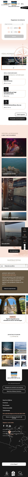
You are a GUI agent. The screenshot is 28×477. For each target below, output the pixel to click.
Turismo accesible (7, 408)
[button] (16, 3)
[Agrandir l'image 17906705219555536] (7, 361)
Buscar (14, 36)
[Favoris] (19, 4)
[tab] (12, 266)
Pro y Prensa (6, 405)
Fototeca (5, 402)
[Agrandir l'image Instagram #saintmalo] (7, 348)
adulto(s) (16, 28)
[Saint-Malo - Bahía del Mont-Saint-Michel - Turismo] (13, 4)
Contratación (6, 410)
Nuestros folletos (7, 400)
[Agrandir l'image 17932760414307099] (17, 357)
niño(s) (15, 32)
